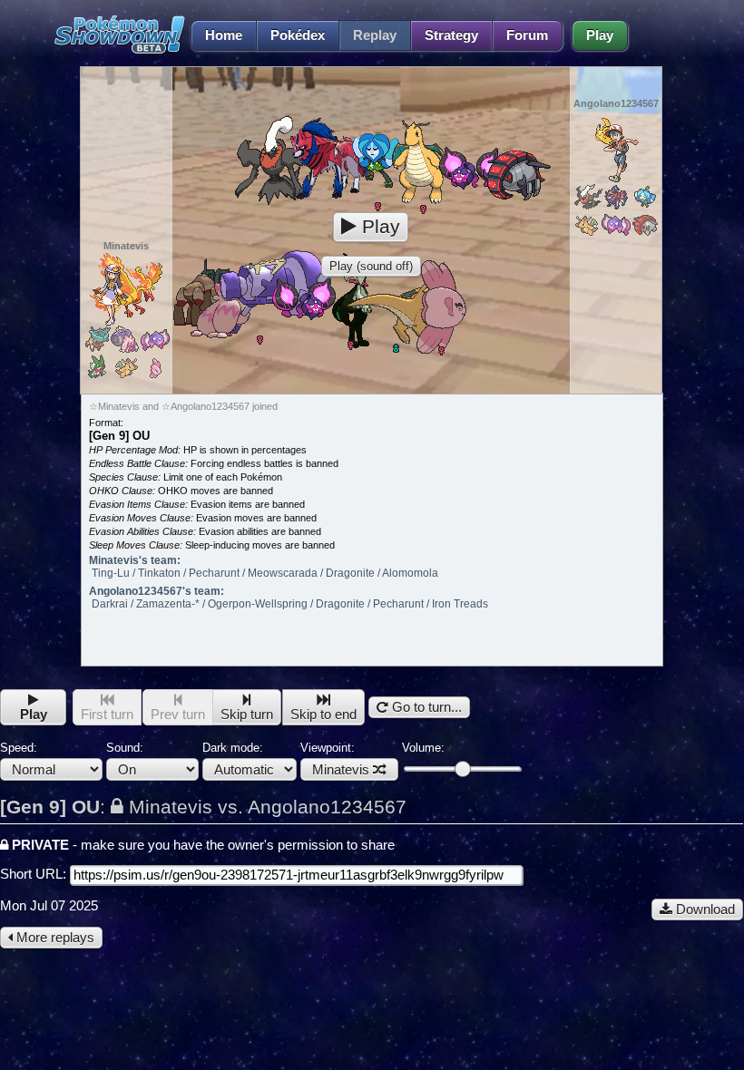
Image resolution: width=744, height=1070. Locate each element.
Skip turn (246, 714)
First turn (107, 714)
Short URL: (35, 874)
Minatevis (340, 770)
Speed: (18, 747)
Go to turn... (425, 707)
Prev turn (178, 714)
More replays (53, 937)
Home (223, 35)
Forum (527, 35)
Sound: (124, 747)
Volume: (423, 747)
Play (599, 35)
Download (703, 909)
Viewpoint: (334, 759)
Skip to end (323, 714)
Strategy (451, 35)
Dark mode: (232, 747)
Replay (374, 35)
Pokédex (297, 35)
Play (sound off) (371, 266)
